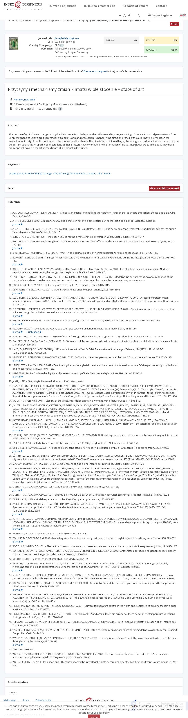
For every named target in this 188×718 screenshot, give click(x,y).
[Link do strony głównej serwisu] (23, 5)
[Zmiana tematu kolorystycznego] (139, 15)
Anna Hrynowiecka (24, 99)
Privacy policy (43, 700)
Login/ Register (161, 15)
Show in (164, 188)
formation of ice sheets (82, 173)
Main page (9, 700)
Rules (26, 700)
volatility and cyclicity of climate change (30, 173)
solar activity (104, 173)
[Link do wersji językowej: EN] (184, 15)
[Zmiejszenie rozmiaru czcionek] (118, 15)
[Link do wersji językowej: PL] (181, 15)
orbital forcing (60, 173)
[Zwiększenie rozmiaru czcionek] (131, 15)
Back (175, 24)
